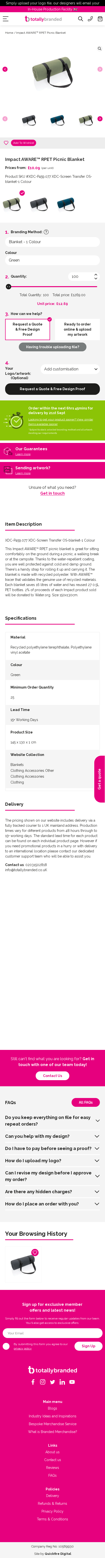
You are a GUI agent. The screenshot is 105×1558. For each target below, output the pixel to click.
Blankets (17, 765)
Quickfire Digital (58, 1554)
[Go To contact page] (90, 18)
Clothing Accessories (27, 776)
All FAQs (86, 1102)
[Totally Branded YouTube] (72, 1382)
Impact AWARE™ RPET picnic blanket (41, 32)
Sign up (88, 1346)
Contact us (52, 1076)
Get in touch (52, 493)
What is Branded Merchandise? (52, 1432)
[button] (5, 69)
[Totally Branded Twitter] (52, 1382)
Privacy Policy (52, 1511)
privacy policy (23, 1348)
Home (9, 32)
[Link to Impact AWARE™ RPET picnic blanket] (23, 1264)
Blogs (52, 1408)
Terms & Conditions (52, 1519)
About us (52, 1452)
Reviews (52, 1468)
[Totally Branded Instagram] (42, 1382)
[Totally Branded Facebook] (33, 1382)
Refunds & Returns (52, 1504)
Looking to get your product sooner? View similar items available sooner (60, 422)
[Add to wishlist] (6, 142)
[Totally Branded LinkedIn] (62, 1382)
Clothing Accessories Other (32, 771)
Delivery (52, 1496)
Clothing (17, 782)
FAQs (52, 1475)
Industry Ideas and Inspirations (52, 1416)
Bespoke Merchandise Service (52, 1424)
